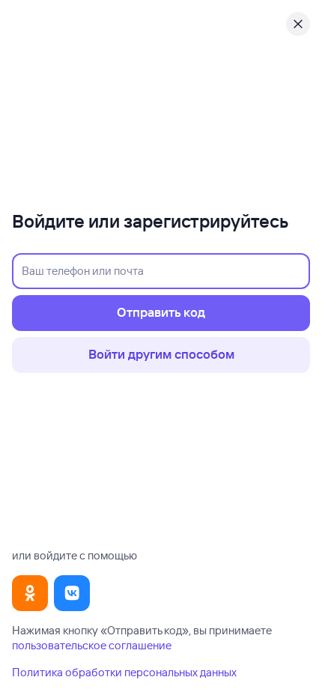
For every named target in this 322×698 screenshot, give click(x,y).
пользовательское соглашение (91, 645)
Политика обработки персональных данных (124, 672)
